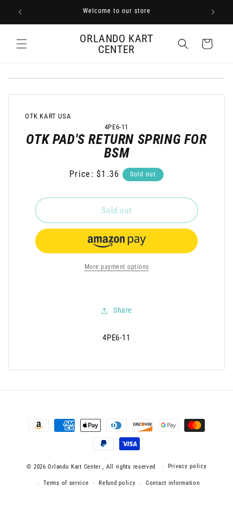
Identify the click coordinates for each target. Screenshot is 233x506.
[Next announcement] (213, 12)
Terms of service (65, 483)
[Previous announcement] (20, 12)
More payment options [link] (117, 267)
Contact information (172, 483)
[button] (22, 44)
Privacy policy (187, 466)
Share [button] (122, 310)
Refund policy (117, 483)
